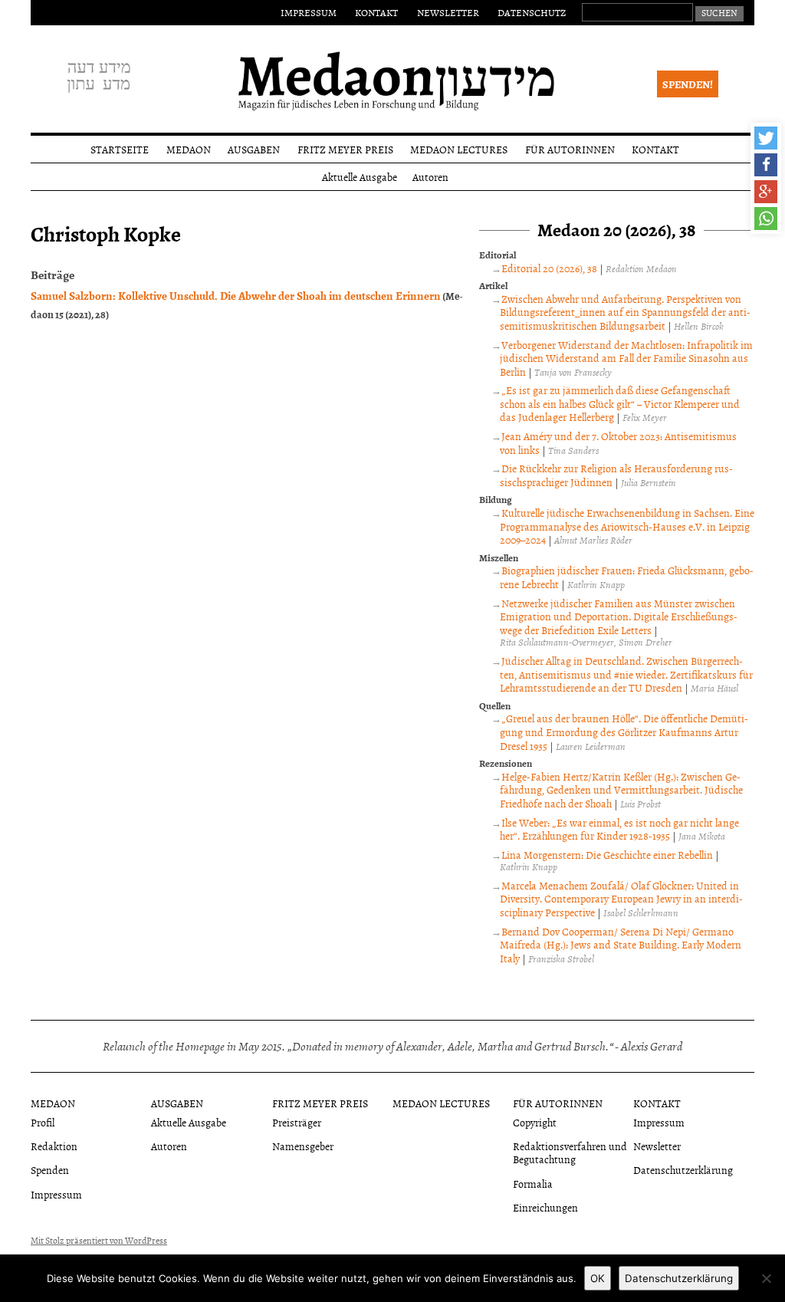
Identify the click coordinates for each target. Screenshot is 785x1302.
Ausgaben (254, 149)
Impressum (309, 12)
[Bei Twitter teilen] (765, 138)
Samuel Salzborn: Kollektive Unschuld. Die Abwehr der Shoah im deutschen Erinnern (236, 295)
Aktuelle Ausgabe (359, 177)
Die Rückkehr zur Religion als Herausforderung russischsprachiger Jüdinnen (616, 475)
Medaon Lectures (458, 149)
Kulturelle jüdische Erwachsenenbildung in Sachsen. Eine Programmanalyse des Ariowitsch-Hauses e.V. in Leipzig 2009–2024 (627, 526)
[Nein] (766, 1278)
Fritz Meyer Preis (345, 149)
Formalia (533, 1183)
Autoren (430, 177)
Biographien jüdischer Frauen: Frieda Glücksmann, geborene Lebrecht (626, 577)
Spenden (50, 1170)
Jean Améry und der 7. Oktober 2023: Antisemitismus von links (618, 443)
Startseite (119, 149)
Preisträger (296, 1122)
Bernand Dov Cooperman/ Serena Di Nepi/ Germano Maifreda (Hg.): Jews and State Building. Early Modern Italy (620, 944)
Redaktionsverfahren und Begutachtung (570, 1152)
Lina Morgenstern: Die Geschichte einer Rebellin (607, 855)
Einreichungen (545, 1207)
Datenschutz (532, 12)
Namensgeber (302, 1146)
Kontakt (376, 12)
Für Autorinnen (570, 149)
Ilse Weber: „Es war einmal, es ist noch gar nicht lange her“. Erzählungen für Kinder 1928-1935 (619, 829)
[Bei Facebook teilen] (765, 164)
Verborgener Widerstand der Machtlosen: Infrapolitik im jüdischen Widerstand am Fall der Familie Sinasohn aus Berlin (626, 358)
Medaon (188, 149)
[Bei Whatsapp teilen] (765, 218)
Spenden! (687, 84)
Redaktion (54, 1146)
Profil (42, 1122)
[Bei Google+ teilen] (765, 191)
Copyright (535, 1122)
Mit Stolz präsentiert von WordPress (99, 1241)
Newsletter (448, 12)
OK (597, 1278)
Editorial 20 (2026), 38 (549, 268)
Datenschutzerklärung (683, 1170)
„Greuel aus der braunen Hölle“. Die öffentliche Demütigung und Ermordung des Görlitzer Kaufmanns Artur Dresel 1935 (623, 731)
